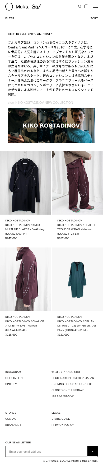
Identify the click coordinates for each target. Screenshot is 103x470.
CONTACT (11, 418)
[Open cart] (86, 6)
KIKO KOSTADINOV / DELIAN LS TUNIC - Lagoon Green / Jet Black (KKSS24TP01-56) (76, 326)
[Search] (79, 6)
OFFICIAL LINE (14, 378)
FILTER (9, 18)
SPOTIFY (11, 384)
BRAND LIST (13, 424)
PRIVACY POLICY (63, 424)
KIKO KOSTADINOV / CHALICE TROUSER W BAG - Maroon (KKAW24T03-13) (76, 229)
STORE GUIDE (61, 418)
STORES (10, 412)
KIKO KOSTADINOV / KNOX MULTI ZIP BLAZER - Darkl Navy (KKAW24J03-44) (25, 229)
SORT (94, 18)
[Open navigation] (95, 6)
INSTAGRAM (13, 371)
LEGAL (56, 412)
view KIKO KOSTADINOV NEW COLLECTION (40, 103)
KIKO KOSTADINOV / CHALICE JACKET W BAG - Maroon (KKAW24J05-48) (24, 326)
